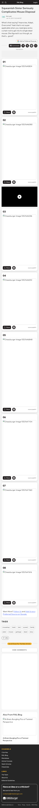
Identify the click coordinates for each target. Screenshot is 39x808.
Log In (35, 2)
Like (6, 638)
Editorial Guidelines (8, 780)
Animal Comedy (7, 761)
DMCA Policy (34, 804)
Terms (19, 804)
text (19, 627)
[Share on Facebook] (23, 45)
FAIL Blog (20, 2)
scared (25, 627)
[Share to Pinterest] (31, 45)
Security (28, 804)
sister (4, 632)
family (32, 627)
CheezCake (5, 767)
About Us (5, 777)
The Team (5, 775)
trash (14, 627)
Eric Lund (9, 16)
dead (25, 632)
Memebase (5, 758)
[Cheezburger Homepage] (19, 798)
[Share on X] (27, 45)
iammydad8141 (32, 112)
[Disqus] (19, 683)
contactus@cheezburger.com (12, 794)
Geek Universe (6, 764)
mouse (11, 632)
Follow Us (18, 611)
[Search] (6, 2)
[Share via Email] (35, 45)
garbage (18, 632)
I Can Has (5, 752)
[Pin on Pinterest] (14, 112)
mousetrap (6, 627)
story (31, 632)
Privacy (23, 804)
